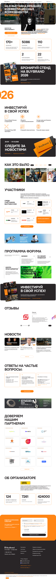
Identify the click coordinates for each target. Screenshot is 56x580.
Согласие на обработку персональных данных (11, 573)
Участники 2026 (27, 1)
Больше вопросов (27, 391)
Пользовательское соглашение (9, 572)
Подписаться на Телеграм (18, 153)
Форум (32, 1)
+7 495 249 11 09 (8, 552)
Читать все (27, 356)
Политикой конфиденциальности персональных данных (25, 576)
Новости (35, 1)
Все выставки (39, 1)
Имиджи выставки (36, 553)
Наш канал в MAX (25, 563)
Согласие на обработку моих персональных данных (32, 523)
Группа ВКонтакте (26, 561)
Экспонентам (17, 1)
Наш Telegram (25, 558)
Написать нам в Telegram (10, 554)
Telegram (47, 1)
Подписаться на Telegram (10, 527)
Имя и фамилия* (25, 520)
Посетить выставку (11, 35)
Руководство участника (38, 551)
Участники (22, 549)
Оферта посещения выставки (39, 549)
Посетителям (22, 1)
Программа (22, 547)
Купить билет (7, 153)
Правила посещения (37, 547)
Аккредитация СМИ (37, 555)
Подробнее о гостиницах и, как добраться (42, 385)
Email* (35, 520)
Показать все (27, 469)
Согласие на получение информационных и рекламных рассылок (34, 525)
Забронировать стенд (25, 82)
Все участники (27, 226)
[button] (49, 165)
